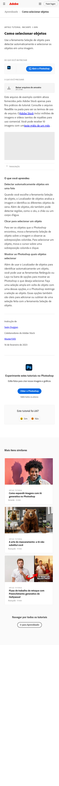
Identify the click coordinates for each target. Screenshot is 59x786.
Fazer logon (50, 4)
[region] (29, 481)
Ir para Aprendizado (29, 624)
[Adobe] (13, 3)
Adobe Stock (26, 113)
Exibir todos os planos (29, 397)
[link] (11, 12)
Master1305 (10, 338)
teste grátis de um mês (37, 125)
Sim (25, 418)
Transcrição (14, 166)
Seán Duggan (11, 327)
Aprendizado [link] (11, 11)
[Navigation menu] (4, 3)
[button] (40, 4)
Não (37, 418)
